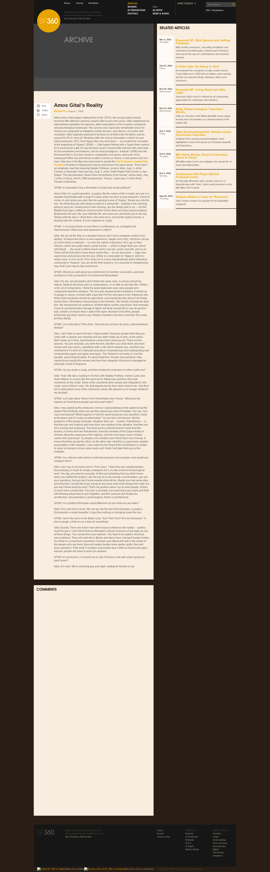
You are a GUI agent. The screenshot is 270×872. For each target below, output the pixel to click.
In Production (191, 837)
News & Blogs (192, 849)
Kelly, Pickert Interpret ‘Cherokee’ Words (199, 110)
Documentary (219, 846)
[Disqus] (93, 650)
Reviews (189, 833)
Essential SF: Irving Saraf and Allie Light (200, 91)
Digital (216, 849)
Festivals (189, 840)
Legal (215, 837)
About (67, 3)
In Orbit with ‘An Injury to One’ (198, 66)
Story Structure (220, 843)
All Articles (93, 3)
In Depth (189, 846)
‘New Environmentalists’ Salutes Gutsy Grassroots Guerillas (203, 133)
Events (79, 3)
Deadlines (218, 855)
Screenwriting (219, 840)
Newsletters (217, 10)
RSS (208, 10)
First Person (218, 852)
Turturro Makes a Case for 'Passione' (202, 196)
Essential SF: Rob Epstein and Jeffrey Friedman (203, 42)
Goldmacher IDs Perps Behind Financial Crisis (197, 175)
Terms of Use (163, 837)
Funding (217, 833)
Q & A (188, 843)
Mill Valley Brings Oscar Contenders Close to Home (201, 156)
